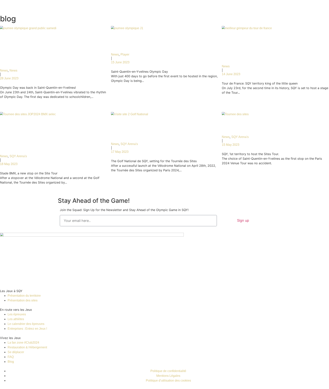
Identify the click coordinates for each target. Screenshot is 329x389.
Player (125, 54)
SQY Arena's (18, 156)
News (4, 70)
